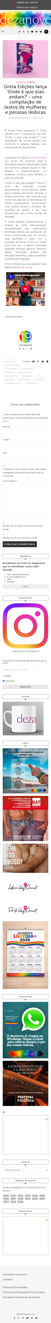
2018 (20, 1199)
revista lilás (39, 379)
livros (38, 376)
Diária (8, 676)
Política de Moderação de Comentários (24, 1292)
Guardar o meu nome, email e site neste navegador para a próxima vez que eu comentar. (24, 472)
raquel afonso (24, 379)
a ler (19, 82)
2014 (34, 1196)
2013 (27, 1196)
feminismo (9, 372)
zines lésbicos (31, 383)
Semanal (10, 681)
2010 (6, 1196)
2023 (13, 1202)
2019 (27, 1199)
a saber (30, 82)
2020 (35, 1199)
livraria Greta (37, 157)
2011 (13, 1196)
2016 (6, 1199)
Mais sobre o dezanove (15, 1274)
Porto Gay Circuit (27, 7)
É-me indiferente (16, 577)
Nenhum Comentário (32, 117)
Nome (7, 426)
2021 (42, 1199)
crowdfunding (27, 368)
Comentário (10, 481)
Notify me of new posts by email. (20, 538)
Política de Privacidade (15, 1287)
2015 (42, 1196)
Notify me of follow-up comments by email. (23, 528)
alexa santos (9, 361)
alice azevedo (10, 368)
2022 (6, 1202)
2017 (13, 1199)
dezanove (25, 345)
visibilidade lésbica (12, 383)
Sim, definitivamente (18, 574)
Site (5, 452)
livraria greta (26, 376)
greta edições (24, 372)
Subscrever (25, 687)
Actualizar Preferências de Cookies (21, 1297)
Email (6, 439)
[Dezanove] (25, 19)
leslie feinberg (10, 376)
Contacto (8, 1279)
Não (9, 579)
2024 (20, 1202)
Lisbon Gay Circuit (27, 2)
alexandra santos (11, 365)
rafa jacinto (9, 379)
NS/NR (10, 582)
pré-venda (26, 267)
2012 (20, 1196)
